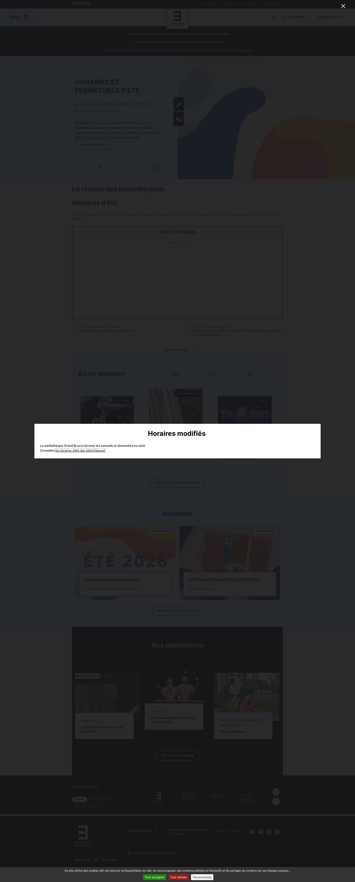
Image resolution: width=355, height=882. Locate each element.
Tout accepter (154, 877)
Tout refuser (178, 877)
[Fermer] (343, 5)
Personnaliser (202, 877)
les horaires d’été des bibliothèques (80, 450)
